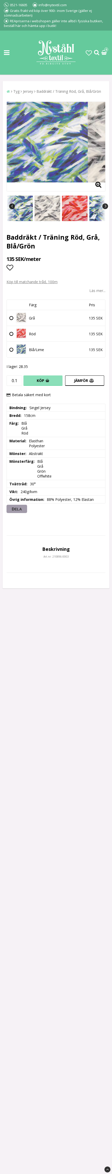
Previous (12, 206)
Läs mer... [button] (97, 290)
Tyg (16, 91)
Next (105, 206)
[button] (89, 53)
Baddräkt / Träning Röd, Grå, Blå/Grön (68, 91)
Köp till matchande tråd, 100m (32, 281)
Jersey (28, 91)
